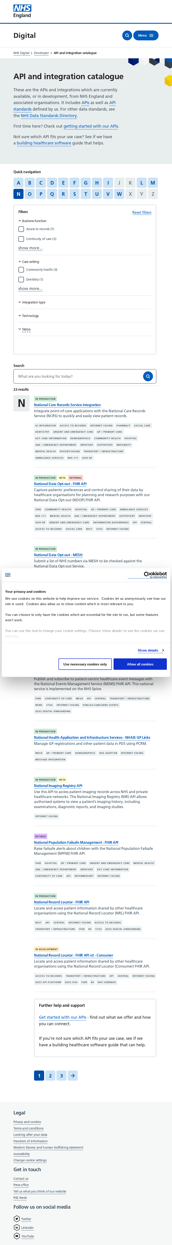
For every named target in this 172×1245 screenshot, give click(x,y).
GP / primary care (109, 431)
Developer (41, 53)
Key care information (51, 438)
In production (45, 398)
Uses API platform (48, 982)
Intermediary (84, 875)
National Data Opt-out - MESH (58, 555)
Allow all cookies (140, 664)
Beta (62, 477)
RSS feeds (20, 1198)
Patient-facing (70, 451)
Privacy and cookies (27, 1122)
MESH (79, 698)
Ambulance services (49, 457)
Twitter (26, 1219)
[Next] (73, 1076)
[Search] (148, 376)
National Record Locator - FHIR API (61, 902)
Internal (75, 477)
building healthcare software (44, 143)
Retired (40, 836)
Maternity (124, 444)
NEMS (39, 704)
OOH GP (87, 457)
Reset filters (141, 212)
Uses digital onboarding (53, 711)
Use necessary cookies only (85, 664)
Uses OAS (71, 982)
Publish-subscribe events (101, 704)
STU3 (99, 529)
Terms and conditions (28, 1128)
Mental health (45, 451)
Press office (21, 1185)
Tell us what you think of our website (39, 1191)
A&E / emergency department (56, 444)
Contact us (20, 1179)
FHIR (38, 509)
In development (46, 949)
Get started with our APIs (62, 1017)
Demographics (80, 438)
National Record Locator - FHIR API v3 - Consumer (73, 955)
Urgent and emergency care (73, 431)
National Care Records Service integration (67, 405)
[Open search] (127, 35)
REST (89, 529)
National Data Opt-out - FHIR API (60, 484)
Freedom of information (30, 1141)
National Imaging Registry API (58, 785)
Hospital (131, 438)
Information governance (111, 522)
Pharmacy (123, 425)
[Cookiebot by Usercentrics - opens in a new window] (147, 574)
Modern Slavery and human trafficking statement (48, 1147)
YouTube (27, 1236)
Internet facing (101, 425)
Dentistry (42, 431)
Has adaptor (108, 753)
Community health (107, 438)
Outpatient (105, 444)
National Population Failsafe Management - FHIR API (76, 842)
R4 (90, 929)
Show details (148, 650)
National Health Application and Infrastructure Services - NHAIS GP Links (92, 737)
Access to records (73, 425)
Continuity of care (58, 698)
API (135, 522)
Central (146, 522)
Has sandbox (107, 982)
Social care (142, 425)
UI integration (45, 425)
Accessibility (21, 1154)
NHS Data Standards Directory (49, 115)
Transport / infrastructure (104, 451)
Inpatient (86, 444)
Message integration (50, 759)
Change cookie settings (29, 1160)
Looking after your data (30, 1135)
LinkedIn (27, 1228)
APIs (85, 102)
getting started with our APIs (91, 126)
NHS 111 (73, 457)
